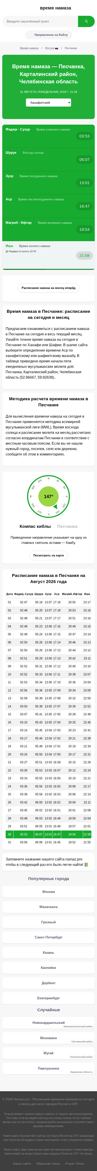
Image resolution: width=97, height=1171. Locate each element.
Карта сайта (22, 1163)
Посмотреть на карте (48, 555)
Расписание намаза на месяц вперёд (48, 288)
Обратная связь (48, 1163)
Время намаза (55, 7)
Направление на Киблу (51, 35)
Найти (86, 21)
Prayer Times (74, 1163)
